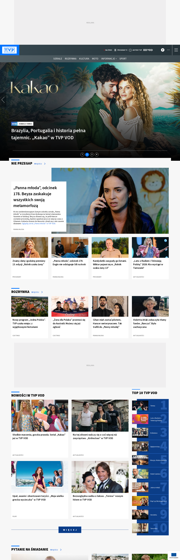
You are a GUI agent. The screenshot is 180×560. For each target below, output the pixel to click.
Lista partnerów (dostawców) (94, 549)
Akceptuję (160, 540)
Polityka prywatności (57, 555)
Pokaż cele (159, 548)
